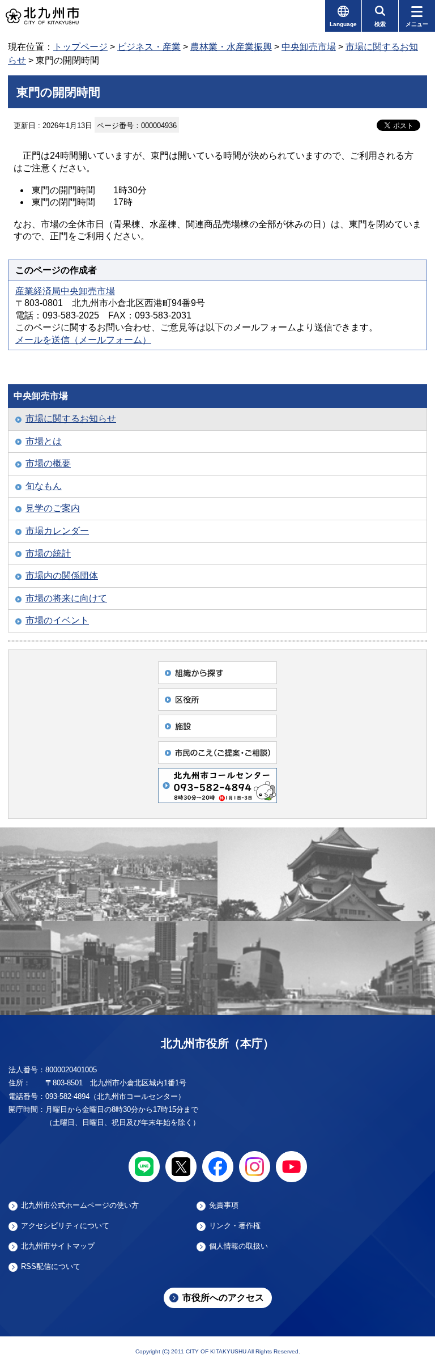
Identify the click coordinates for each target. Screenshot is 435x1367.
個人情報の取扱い (238, 1246)
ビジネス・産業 (149, 47)
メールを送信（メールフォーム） (83, 340)
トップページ (80, 47)
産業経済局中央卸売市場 (65, 291)
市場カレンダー (57, 531)
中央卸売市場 (309, 47)
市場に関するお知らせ (70, 418)
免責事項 (223, 1205)
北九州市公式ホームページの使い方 (80, 1205)
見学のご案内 (52, 508)
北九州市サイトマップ (58, 1246)
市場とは (43, 441)
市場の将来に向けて (66, 598)
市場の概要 (48, 463)
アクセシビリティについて (65, 1226)
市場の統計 (48, 553)
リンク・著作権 (235, 1226)
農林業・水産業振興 (231, 47)
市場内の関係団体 (61, 575)
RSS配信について (50, 1267)
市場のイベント (57, 620)
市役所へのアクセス (223, 1297)
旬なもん (43, 486)
